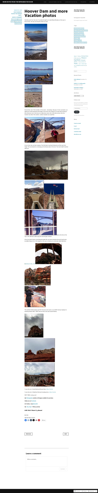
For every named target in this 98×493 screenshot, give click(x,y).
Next (65, 434)
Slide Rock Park (18, 23)
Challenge (79, 56)
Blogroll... (75, 56)
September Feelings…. (79, 87)
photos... (76, 62)
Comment (63, 469)
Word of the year (84, 65)
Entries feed (76, 129)
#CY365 (76, 30)
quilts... (80, 63)
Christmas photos (77, 36)
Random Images (84, 63)
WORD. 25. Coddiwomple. (79, 83)
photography (83, 42)
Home (45, 2)
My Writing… (92, 2)
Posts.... (76, 64)
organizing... (79, 58)
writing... (75, 67)
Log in (75, 126)
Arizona (19, 19)
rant (74, 65)
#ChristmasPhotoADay (79, 28)
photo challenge (77, 40)
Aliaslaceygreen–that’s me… (55, 2)
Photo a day (76, 38)
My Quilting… (84, 2)
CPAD (84, 36)
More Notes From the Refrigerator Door (18, 2)
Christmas (85, 30)
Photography (18, 12)
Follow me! (77, 100)
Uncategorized (78, 65)
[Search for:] (80, 71)
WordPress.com (77, 134)
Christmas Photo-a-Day (79, 34)
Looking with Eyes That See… (71, 2)
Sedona (12, 21)
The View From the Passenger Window (79, 10)
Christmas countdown (78, 32)
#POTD (80, 30)
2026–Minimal (77, 79)
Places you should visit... (16, 14)
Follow (76, 112)
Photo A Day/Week (80, 59)
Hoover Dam (14, 19)
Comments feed (77, 131)
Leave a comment (17, 17)
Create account (77, 123)
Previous (28, 434)
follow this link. (49, 389)
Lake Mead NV (18, 21)
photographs (77, 42)
